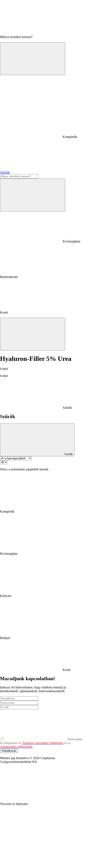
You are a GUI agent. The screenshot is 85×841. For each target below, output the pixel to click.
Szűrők (68, 454)
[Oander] (31, 835)
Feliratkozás (9, 750)
